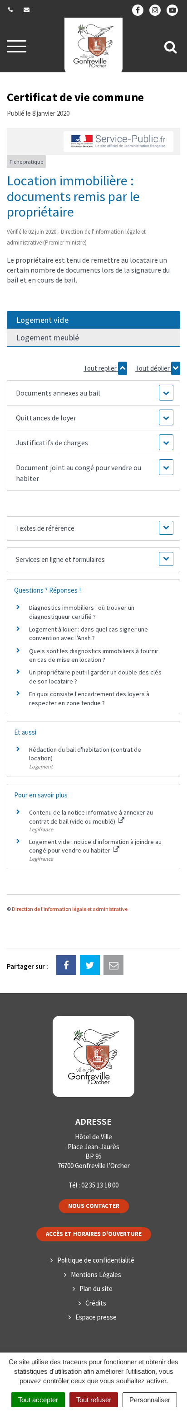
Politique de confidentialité (95, 1260)
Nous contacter (93, 1206)
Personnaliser (149, 1400)
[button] (93, 393)
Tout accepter (38, 1400)
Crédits (95, 1303)
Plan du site (96, 1288)
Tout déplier (153, 368)
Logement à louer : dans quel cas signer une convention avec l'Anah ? (88, 633)
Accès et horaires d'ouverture (94, 1234)
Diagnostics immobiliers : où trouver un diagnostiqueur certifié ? (81, 612)
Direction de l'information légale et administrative (70, 908)
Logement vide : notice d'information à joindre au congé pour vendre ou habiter (95, 846)
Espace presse (96, 1317)
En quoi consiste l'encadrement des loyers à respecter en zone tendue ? (89, 698)
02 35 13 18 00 (99, 1185)
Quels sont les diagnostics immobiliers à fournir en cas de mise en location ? (93, 655)
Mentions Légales (96, 1274)
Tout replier (101, 368)
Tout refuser (93, 1400)
